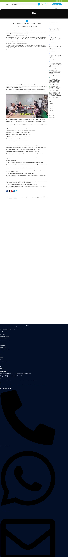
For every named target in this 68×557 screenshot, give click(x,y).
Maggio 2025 (51, 110)
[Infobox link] (46, 4)
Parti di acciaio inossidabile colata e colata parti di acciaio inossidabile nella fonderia (55, 72)
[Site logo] (7, 4)
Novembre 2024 (51, 117)
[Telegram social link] (16, 191)
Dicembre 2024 (51, 115)
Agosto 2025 (51, 106)
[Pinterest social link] (12, 191)
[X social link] (9, 191)
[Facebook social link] (56, 1)
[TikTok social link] (61, 1)
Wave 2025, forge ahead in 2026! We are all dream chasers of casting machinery (55, 56)
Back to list (27, 197)
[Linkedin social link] (59, 1)
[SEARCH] (39, 4)
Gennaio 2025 (51, 113)
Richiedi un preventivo (57, 4)
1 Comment (56, 33)
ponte (22, 26)
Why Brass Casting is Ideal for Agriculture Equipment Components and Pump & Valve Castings (55, 23)
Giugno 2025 (51, 108)
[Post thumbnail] (55, 29)
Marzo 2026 (51, 103)
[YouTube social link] (58, 1)
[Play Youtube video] (27, 106)
